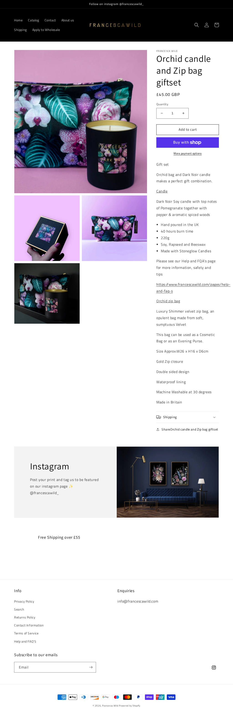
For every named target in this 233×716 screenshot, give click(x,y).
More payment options (188, 153)
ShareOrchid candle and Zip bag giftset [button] (190, 429)
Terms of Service (26, 633)
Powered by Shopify (129, 705)
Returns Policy (24, 617)
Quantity (162, 104)
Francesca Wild (110, 705)
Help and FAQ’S (25, 641)
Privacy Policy (24, 601)
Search (19, 609)
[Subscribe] (91, 667)
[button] (197, 25)
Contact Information (29, 625)
